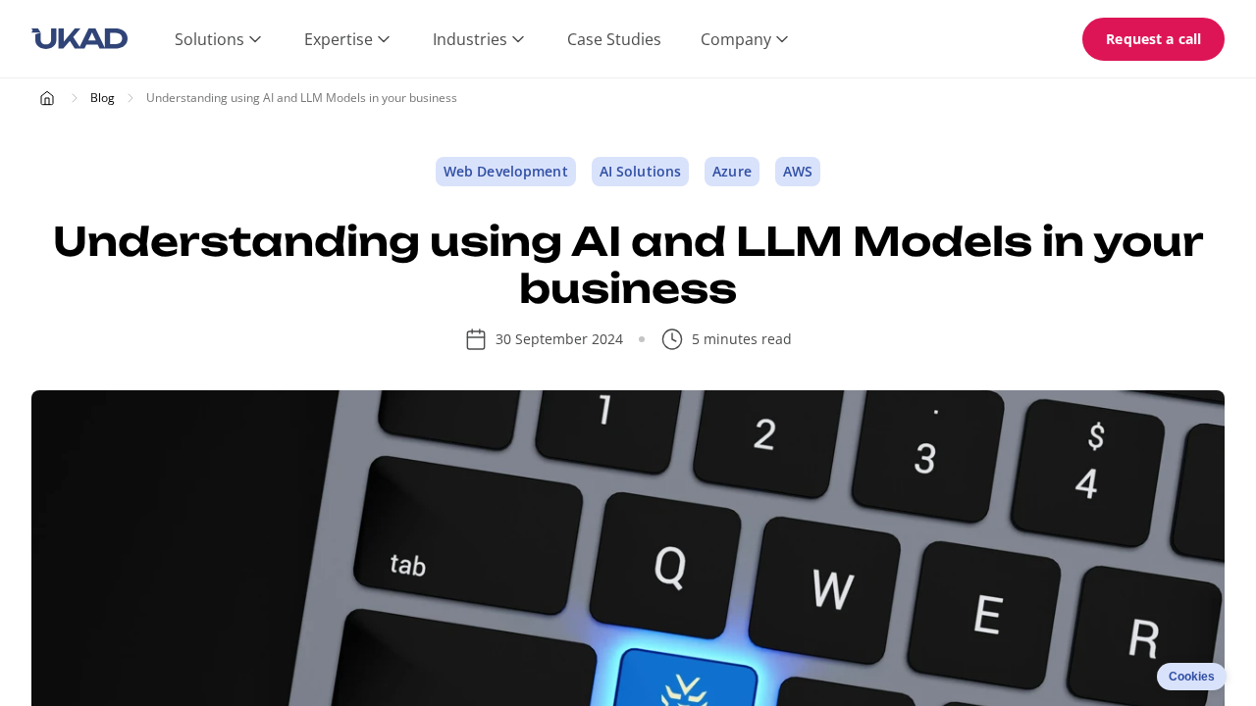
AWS (797, 171)
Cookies (1192, 676)
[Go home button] (79, 39)
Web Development (506, 171)
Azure (732, 171)
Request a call (1153, 38)
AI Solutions (640, 171)
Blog (102, 97)
